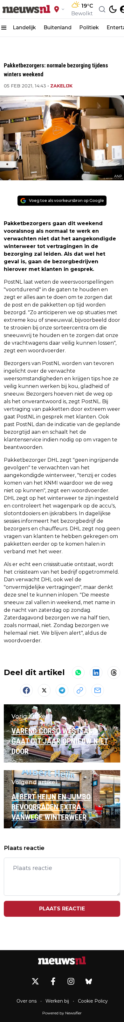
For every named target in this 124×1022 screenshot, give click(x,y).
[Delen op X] (44, 690)
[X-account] (35, 981)
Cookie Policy (93, 1001)
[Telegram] (62, 690)
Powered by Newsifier (62, 1013)
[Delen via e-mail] (97, 690)
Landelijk (24, 27)
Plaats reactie (62, 909)
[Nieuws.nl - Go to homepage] (62, 960)
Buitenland (58, 27)
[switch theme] (112, 9)
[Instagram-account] (71, 981)
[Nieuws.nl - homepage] (26, 9)
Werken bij (57, 1001)
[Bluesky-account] (89, 981)
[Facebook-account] (53, 981)
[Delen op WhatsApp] (78, 672)
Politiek (89, 27)
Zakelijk (61, 86)
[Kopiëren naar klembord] (79, 690)
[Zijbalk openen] (4, 27)
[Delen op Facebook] (26, 690)
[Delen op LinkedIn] (96, 672)
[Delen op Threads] (113, 672)
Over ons (27, 1001)
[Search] (102, 9)
